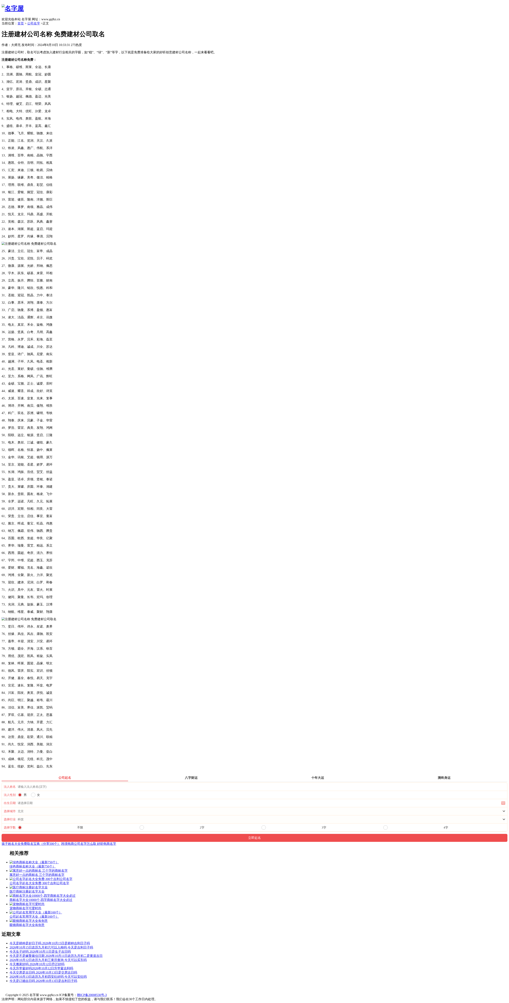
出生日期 (10, 803)
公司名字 (33, 23)
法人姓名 (10, 786)
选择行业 (10, 819)
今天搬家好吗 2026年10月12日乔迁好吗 (37, 964)
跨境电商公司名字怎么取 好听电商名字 (88, 843)
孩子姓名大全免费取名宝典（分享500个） (31, 843)
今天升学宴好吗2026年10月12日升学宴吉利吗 (41, 968)
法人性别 (10, 794)
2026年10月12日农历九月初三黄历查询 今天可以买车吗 (48, 960)
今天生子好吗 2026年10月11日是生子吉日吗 (40, 951)
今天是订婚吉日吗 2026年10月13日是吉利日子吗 (43, 981)
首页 (20, 23)
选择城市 (10, 811)
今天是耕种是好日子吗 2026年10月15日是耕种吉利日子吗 (50, 943)
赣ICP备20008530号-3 (92, 995)
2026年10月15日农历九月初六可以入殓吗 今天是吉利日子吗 (51, 947)
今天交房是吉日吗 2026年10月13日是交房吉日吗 (43, 972)
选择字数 (10, 827)
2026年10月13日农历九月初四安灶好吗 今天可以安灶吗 (48, 976)
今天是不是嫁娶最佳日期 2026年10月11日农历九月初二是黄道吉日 (56, 955)
